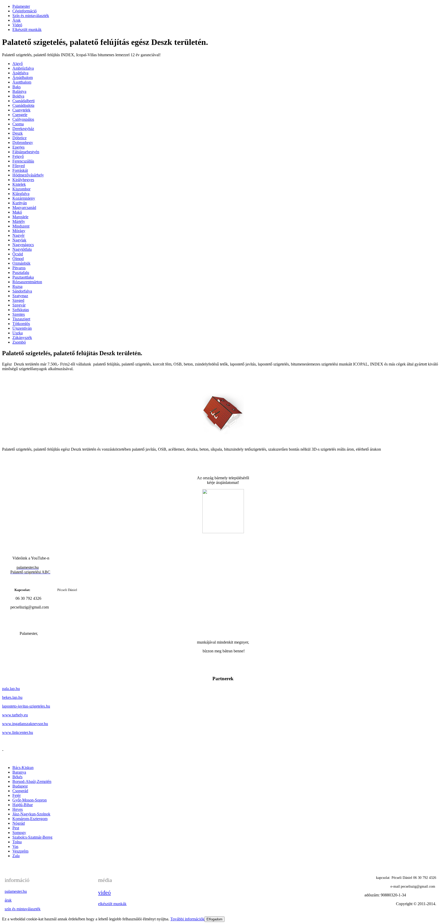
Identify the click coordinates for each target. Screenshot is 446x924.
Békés (17, 777)
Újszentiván (22, 328)
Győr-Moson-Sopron (29, 800)
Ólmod (18, 258)
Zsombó (19, 342)
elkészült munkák (112, 904)
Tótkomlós (21, 323)
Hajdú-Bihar (22, 805)
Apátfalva (20, 73)
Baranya (19, 772)
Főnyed (18, 166)
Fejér (16, 795)
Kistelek (19, 184)
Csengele (19, 114)
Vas (15, 846)
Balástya (19, 91)
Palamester (21, 6)
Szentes (18, 314)
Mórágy (18, 231)
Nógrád (18, 823)
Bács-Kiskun (23, 767)
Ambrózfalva (23, 68)
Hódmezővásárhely (28, 175)
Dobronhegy (22, 142)
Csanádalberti (23, 101)
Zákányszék (22, 337)
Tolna (17, 842)
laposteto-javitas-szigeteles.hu (26, 706)
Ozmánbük (21, 263)
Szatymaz (20, 296)
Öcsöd (17, 254)
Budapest (20, 786)
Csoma (18, 124)
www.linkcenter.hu (17, 732)
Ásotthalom (21, 82)
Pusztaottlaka (23, 277)
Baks (16, 87)
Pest (15, 828)
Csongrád (20, 791)
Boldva (18, 96)
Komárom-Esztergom (29, 818)
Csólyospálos (23, 119)
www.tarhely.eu (15, 715)
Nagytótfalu (22, 249)
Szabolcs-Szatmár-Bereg (32, 837)
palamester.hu (16, 891)
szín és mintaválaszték (23, 909)
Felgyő (18, 156)
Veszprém (20, 851)
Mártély (18, 221)
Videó (17, 25)
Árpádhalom (22, 77)
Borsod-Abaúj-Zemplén (31, 781)
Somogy (19, 832)
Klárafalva (20, 193)
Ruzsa (17, 286)
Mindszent (20, 226)
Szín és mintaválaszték (30, 15)
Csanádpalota (23, 105)
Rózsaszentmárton (27, 282)
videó (104, 892)
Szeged (18, 300)
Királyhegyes (23, 179)
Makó (17, 212)
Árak (16, 20)
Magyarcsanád (24, 207)
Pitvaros (19, 268)
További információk (187, 919)
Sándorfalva (22, 291)
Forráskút (20, 170)
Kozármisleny (23, 198)
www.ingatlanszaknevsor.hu (25, 724)
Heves (17, 809)
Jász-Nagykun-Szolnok (31, 814)
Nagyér (18, 235)
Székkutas (20, 309)
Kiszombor (21, 189)
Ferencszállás (23, 161)
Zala (16, 856)
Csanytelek (21, 110)
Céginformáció (24, 11)
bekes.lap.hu (12, 697)
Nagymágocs (23, 244)
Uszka (17, 333)
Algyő (17, 63)
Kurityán (19, 203)
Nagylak (19, 240)
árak (8, 900)
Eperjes (18, 147)
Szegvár (19, 305)
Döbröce (19, 138)
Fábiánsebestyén (25, 152)
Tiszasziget (21, 319)
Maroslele (20, 217)
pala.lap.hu (11, 688)
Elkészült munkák (27, 29)
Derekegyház (23, 128)
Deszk (17, 133)
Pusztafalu (20, 272)
